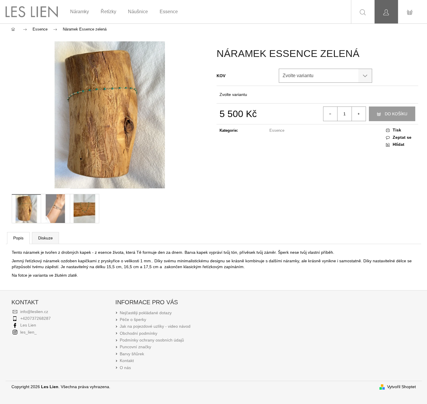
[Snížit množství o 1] (330, 114)
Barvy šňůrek (132, 353)
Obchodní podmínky (138, 333)
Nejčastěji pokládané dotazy (146, 312)
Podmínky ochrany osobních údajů (152, 340)
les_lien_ (28, 332)
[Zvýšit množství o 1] (359, 114)
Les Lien (28, 325)
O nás (125, 367)
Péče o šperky (133, 319)
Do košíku (396, 113)
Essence (276, 130)
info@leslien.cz (34, 311)
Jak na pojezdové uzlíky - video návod (155, 326)
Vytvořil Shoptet (401, 386)
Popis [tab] (18, 238)
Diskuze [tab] (45, 238)
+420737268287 (35, 318)
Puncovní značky (135, 346)
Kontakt (127, 360)
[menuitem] (79, 11)
